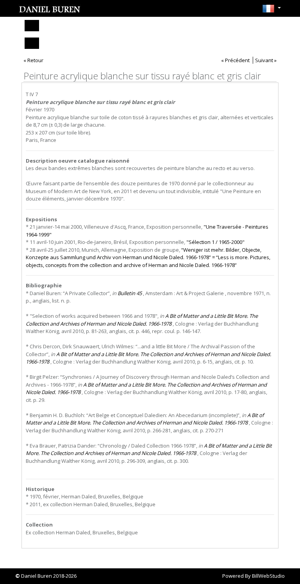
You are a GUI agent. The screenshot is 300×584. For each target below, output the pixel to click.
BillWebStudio (268, 575)
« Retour (33, 60)
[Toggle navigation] (32, 25)
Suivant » (266, 60)
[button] (271, 11)
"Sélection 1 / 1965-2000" (215, 241)
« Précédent (235, 60)
